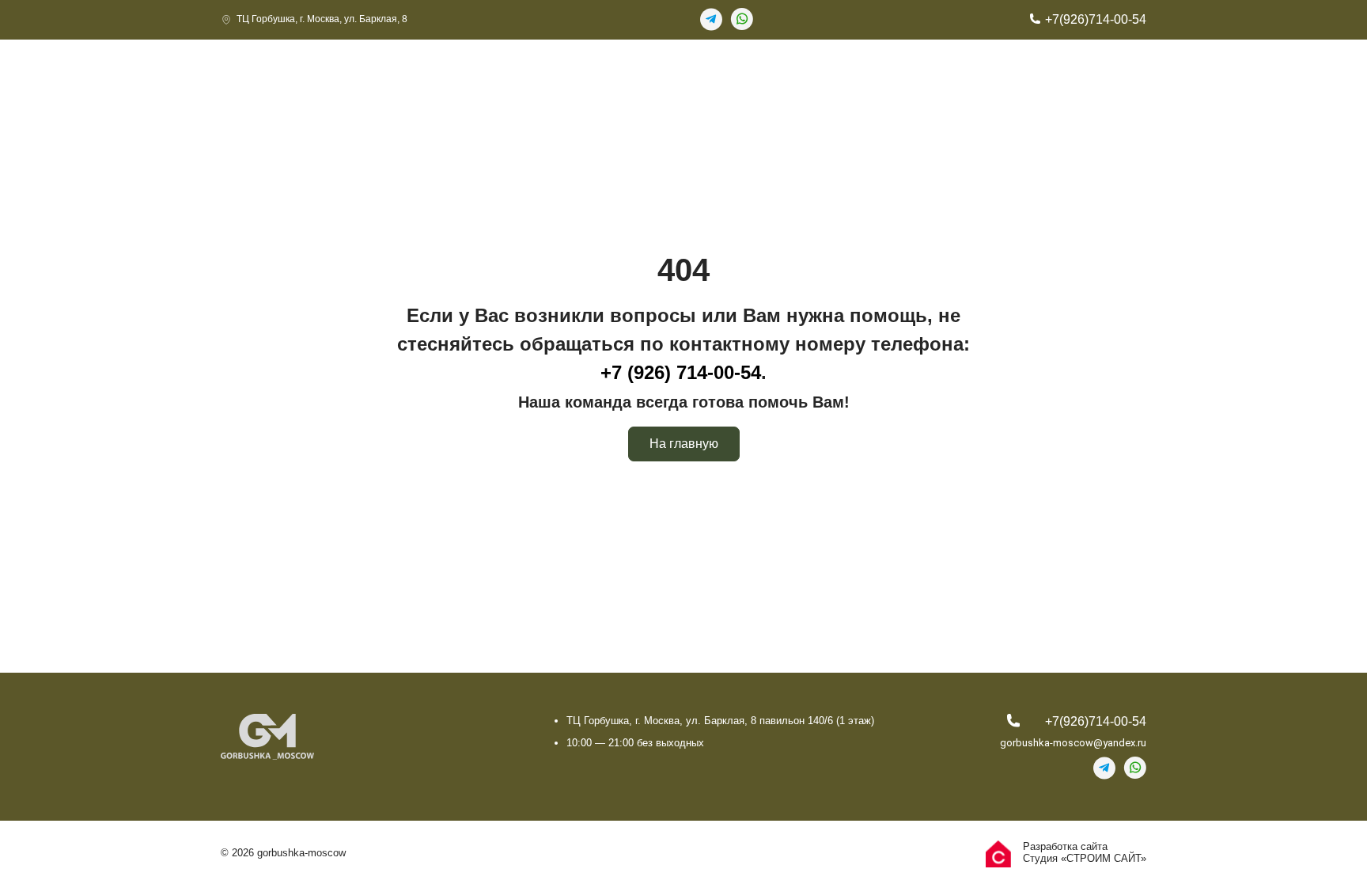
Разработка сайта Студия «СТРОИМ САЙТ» (1084, 852)
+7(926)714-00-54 (1095, 19)
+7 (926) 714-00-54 (680, 372)
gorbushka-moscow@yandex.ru (1073, 743)
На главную (683, 443)
